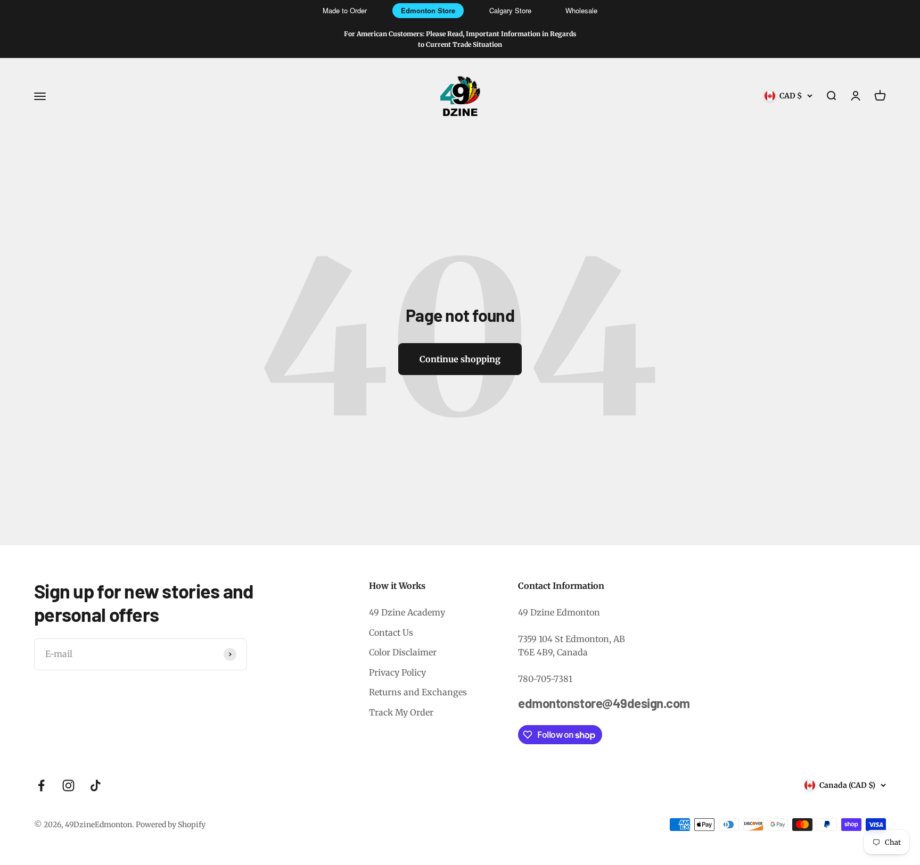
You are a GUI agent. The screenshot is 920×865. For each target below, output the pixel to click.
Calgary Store (510, 10)
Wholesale (581, 10)
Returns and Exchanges (418, 692)
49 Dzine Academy (407, 612)
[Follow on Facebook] (41, 785)
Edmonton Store (428, 10)
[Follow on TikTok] (95, 785)
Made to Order (345, 10)
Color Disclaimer (403, 652)
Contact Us (391, 632)
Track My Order (401, 712)
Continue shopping (460, 359)
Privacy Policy (397, 672)
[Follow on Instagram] (68, 785)
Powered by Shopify (171, 824)
